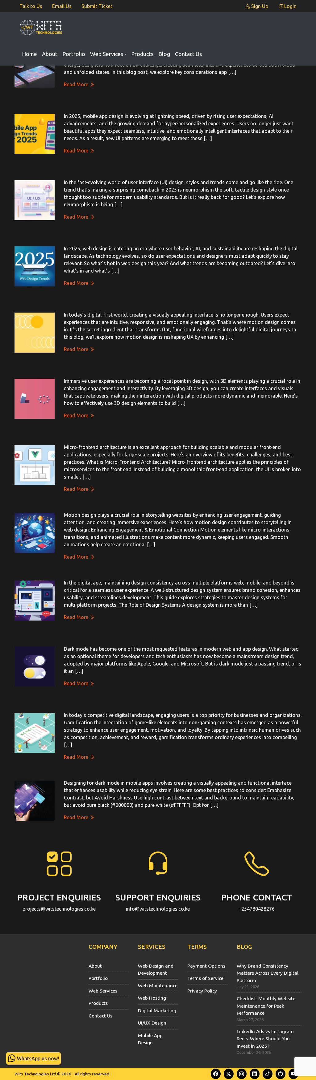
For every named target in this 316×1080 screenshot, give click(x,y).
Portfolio (73, 54)
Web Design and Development (155, 969)
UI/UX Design (152, 1022)
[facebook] (216, 1074)
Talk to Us (30, 6)
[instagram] (242, 1074)
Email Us (62, 6)
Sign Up (259, 6)
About (49, 54)
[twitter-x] (229, 1074)
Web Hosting (152, 998)
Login (290, 6)
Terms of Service (205, 978)
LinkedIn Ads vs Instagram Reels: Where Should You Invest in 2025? (265, 1039)
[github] (280, 1074)
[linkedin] (255, 1074)
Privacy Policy (202, 990)
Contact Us (188, 54)
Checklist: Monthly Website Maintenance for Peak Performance (266, 1006)
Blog (164, 54)
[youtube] (293, 1074)
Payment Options (206, 966)
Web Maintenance (157, 985)
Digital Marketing (157, 1010)
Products (142, 54)
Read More (76, 84)
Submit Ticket (96, 6)
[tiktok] (267, 1074)
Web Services (106, 54)
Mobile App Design (150, 1039)
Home (29, 54)
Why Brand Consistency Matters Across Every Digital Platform (267, 973)
